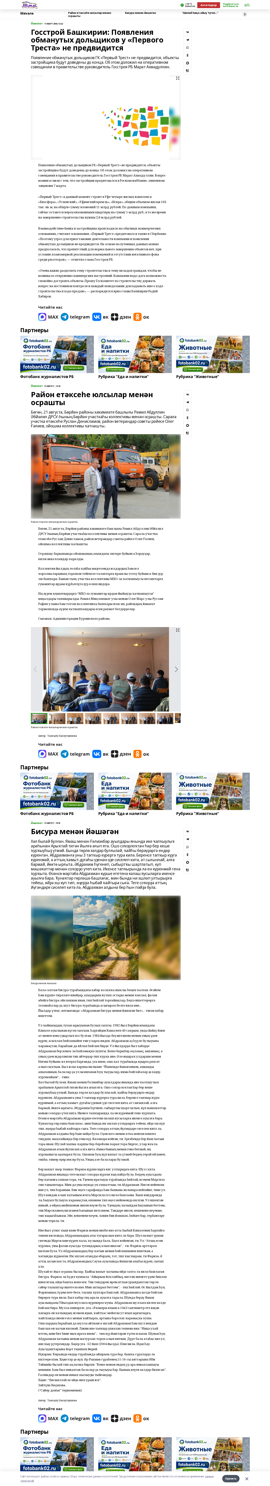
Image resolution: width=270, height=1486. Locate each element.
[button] (176, 669)
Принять (231, 1478)
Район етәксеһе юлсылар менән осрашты (89, 14)
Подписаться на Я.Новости (230, 5)
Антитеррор (209, 5)
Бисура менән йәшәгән (140, 13)
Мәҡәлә (26, 13)
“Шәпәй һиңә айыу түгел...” (200, 13)
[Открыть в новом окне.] (48, 317)
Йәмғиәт (37, 23)
